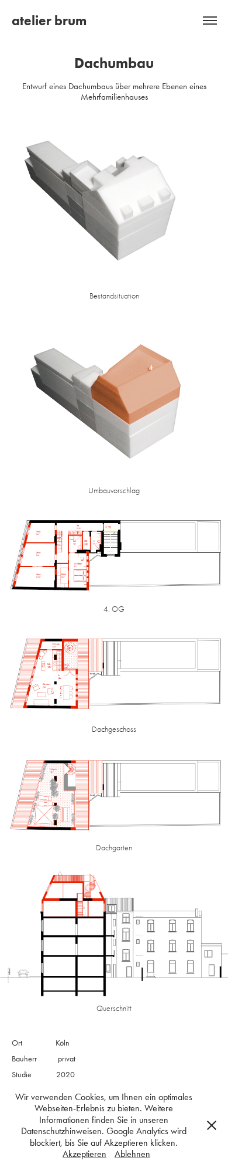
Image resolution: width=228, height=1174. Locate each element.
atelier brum (49, 20)
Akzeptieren (84, 1153)
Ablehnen (132, 1153)
